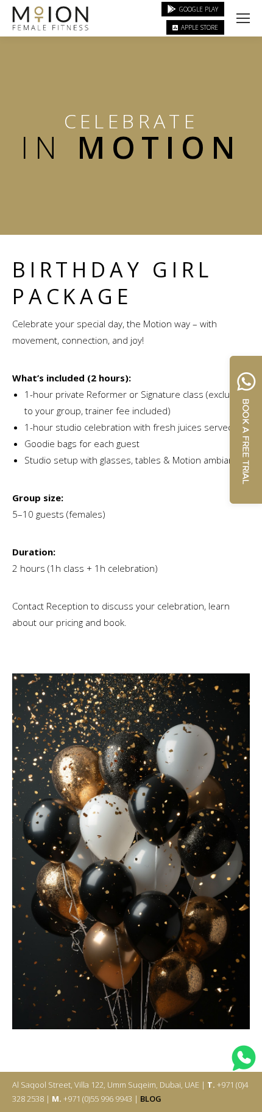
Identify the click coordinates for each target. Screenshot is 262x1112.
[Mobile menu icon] (243, 18)
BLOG (150, 1098)
